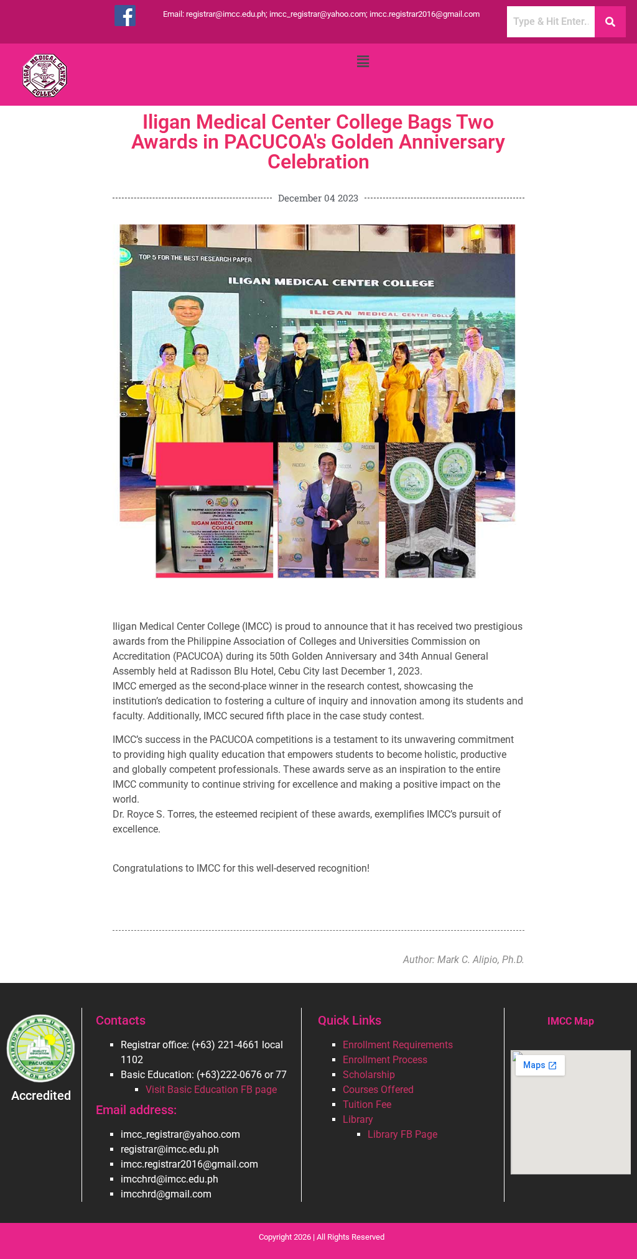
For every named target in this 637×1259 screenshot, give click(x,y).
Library (358, 1119)
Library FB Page (402, 1134)
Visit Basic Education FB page (211, 1089)
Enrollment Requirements (398, 1045)
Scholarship (369, 1075)
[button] (362, 61)
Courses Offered (378, 1089)
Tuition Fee (367, 1104)
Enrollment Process (385, 1060)
